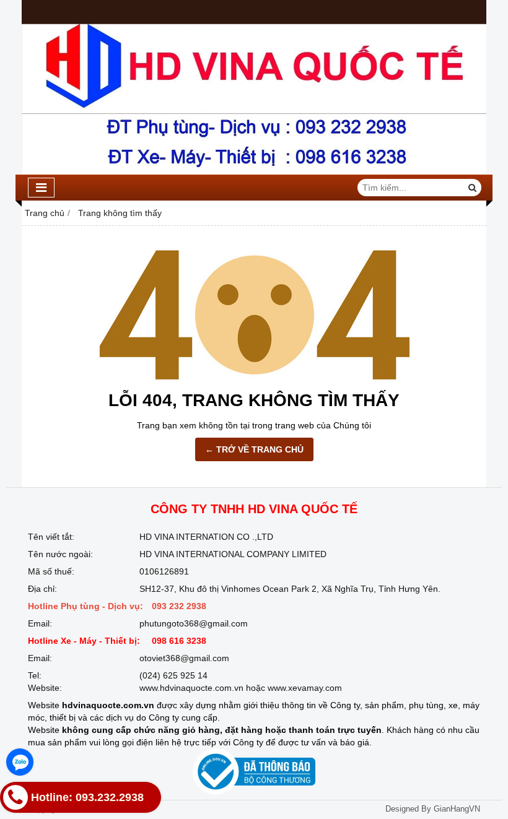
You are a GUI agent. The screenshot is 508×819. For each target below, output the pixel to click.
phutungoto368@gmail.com (193, 623)
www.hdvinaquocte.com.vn (191, 688)
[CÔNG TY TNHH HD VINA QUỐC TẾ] (254, 171)
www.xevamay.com (305, 688)
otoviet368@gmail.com (184, 658)
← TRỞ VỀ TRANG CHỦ (254, 449)
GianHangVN (457, 809)
